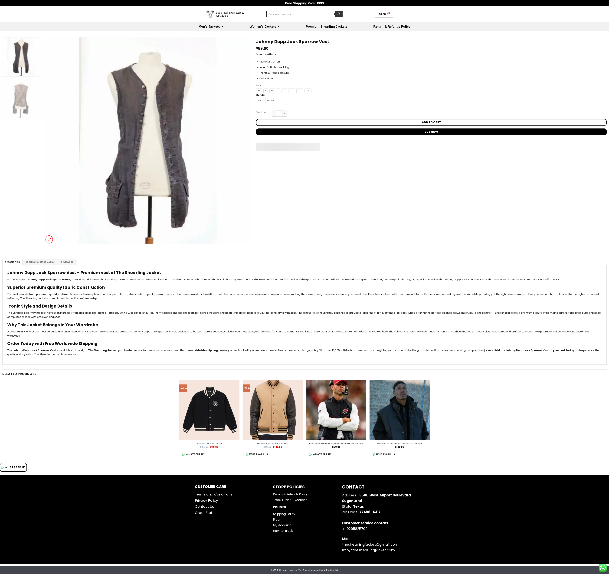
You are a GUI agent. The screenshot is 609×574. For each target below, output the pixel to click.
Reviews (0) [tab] (68, 262)
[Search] (339, 14)
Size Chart (261, 112)
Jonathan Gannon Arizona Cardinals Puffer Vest (336, 443)
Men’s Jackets (209, 26)
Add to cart (431, 122)
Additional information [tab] (41, 262)
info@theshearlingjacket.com (368, 550)
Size (258, 85)
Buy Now (431, 132)
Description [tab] (12, 262)
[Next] (243, 140)
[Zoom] (49, 239)
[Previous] (52, 140)
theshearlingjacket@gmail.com (370, 544)
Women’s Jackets (263, 26)
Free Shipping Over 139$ (304, 3)
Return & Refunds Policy (391, 26)
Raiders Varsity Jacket (209, 443)
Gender (260, 95)
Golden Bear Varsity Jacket (272, 443)
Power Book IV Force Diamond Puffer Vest (399, 443)
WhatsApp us (15, 467)
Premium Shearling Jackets (326, 26)
